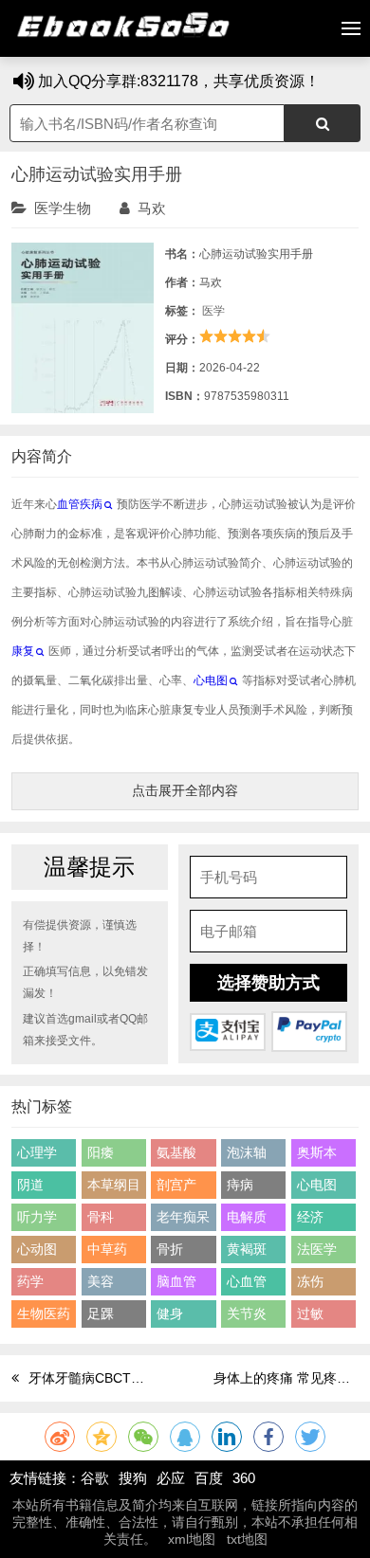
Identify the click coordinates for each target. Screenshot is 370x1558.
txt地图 (247, 1539)
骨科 (100, 1216)
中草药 (107, 1249)
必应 (171, 1478)
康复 (22, 651)
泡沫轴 (247, 1152)
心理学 (37, 1152)
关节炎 (247, 1313)
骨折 (170, 1249)
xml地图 (191, 1539)
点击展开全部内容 (185, 790)
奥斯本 (317, 1152)
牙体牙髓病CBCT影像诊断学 (112, 1378)
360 (243, 1478)
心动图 (37, 1249)
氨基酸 (176, 1152)
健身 (170, 1313)
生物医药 (43, 1313)
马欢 (152, 208)
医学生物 (62, 208)
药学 (30, 1281)
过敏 (310, 1313)
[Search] (323, 123)
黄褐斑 (247, 1249)
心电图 (211, 680)
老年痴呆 (183, 1216)
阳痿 (100, 1152)
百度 (208, 1478)
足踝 (100, 1313)
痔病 (240, 1184)
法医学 (317, 1249)
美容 (100, 1281)
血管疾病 (79, 504)
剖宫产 (176, 1184)
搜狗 (133, 1478)
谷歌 (95, 1478)
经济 (310, 1216)
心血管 (247, 1281)
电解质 (247, 1216)
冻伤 (310, 1281)
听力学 (37, 1216)
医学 (213, 310)
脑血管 (176, 1281)
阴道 (30, 1184)
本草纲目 (113, 1184)
